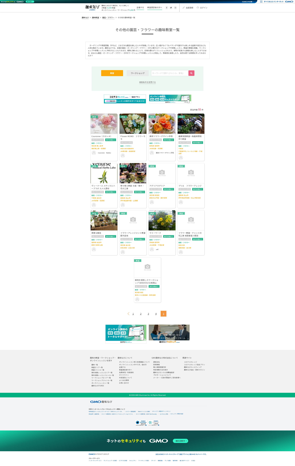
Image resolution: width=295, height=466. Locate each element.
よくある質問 (124, 380)
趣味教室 (95, 17)
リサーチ (153, 460)
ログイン (203, 7)
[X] (171, 8)
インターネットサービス (95, 460)
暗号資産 (175, 460)
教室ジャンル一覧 (97, 370)
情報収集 (160, 460)
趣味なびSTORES (97, 385)
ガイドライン (124, 375)
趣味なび (85, 17)
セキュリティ (132, 460)
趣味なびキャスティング (193, 367)
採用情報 (156, 364)
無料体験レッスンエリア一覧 (101, 372)
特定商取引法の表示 (160, 370)
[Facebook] (166, 8)
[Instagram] (175, 8)
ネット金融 (168, 460)
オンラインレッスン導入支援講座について (134, 362)
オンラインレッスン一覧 (100, 383)
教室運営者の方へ (154, 7)
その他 (193, 460)
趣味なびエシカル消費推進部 (163, 372)
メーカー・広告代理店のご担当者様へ (167, 377)
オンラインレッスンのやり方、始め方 (133, 364)
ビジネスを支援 (123, 460)
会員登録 (189, 7)
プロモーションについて (162, 375)
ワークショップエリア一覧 (101, 378)
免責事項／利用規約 (126, 372)
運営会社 (156, 362)
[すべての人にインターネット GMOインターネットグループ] (279, 1)
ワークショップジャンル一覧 (101, 380)
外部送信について (125, 377)
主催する (140, 7)
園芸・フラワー (108, 17)
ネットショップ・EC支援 (110, 460)
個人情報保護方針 (159, 367)
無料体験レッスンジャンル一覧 (102, 375)
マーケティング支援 (143, 460)
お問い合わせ (124, 383)
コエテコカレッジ (190, 362)
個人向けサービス (184, 460)
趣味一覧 (94, 364)
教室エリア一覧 (97, 367)
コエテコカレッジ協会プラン (194, 364)
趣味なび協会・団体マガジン (194, 370)
